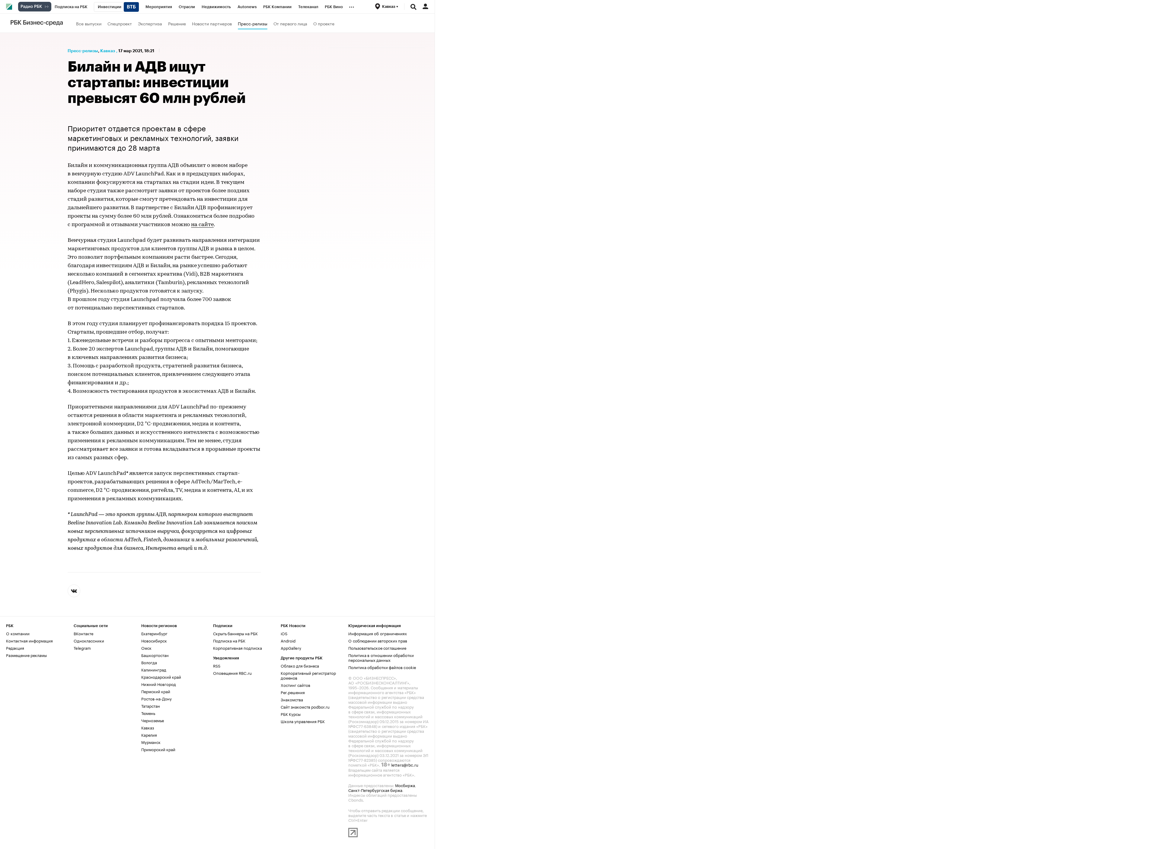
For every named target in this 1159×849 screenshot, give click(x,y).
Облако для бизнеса (300, 665)
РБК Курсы (291, 714)
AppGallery (291, 648)
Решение (177, 23)
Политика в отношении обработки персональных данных (381, 657)
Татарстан (150, 706)
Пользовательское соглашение (377, 648)
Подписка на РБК (229, 640)
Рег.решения (293, 692)
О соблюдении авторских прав (377, 640)
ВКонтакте (83, 633)
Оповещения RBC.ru (232, 673)
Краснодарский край (161, 677)
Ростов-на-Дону (156, 698)
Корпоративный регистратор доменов (308, 675)
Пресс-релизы (252, 23)
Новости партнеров (212, 23)
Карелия (149, 735)
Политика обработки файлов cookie (382, 667)
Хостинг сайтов (295, 685)
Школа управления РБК (303, 721)
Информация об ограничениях (377, 633)
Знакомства (292, 699)
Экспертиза (150, 23)
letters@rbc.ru (404, 764)
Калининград (153, 669)
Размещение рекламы (26, 655)
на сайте (202, 225)
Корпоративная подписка (237, 648)
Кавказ (107, 51)
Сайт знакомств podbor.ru (305, 706)
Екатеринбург (154, 633)
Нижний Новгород (158, 684)
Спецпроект (119, 23)
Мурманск (151, 742)
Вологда (149, 662)
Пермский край (155, 691)
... (351, 6)
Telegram (82, 648)
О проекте (323, 23)
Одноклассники (89, 640)
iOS (284, 633)
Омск (146, 648)
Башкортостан (155, 655)
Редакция (15, 648)
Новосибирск (154, 640)
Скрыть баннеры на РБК (235, 633)
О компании (18, 633)
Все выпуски (88, 23)
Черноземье (152, 720)
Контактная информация (29, 640)
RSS (216, 665)
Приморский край (158, 749)
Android (288, 640)
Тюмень (148, 713)
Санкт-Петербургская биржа (375, 790)
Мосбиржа (405, 785)
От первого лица (290, 23)
